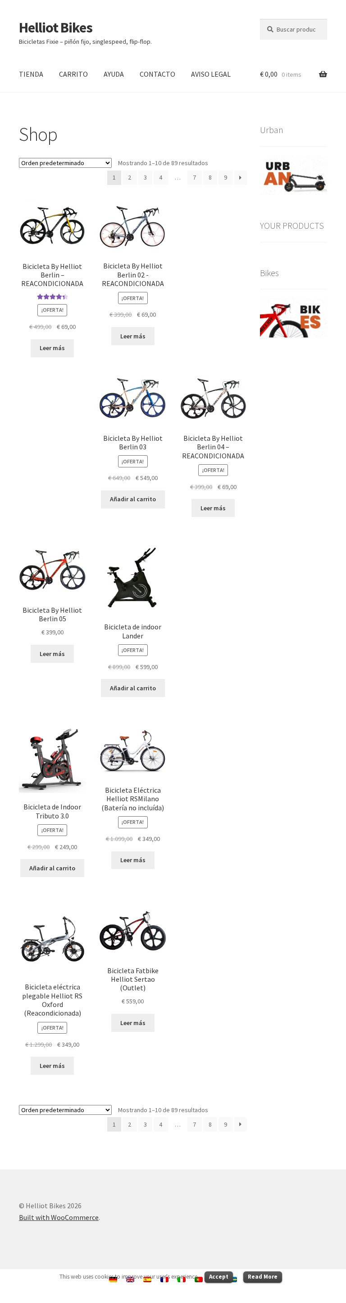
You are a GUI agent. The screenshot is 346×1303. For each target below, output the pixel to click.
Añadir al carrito (133, 499)
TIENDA (31, 74)
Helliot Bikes (55, 27)
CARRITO (73, 74)
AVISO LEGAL (211, 74)
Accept (218, 1276)
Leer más (52, 348)
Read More (263, 1276)
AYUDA (114, 74)
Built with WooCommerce (59, 1217)
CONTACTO (157, 74)
